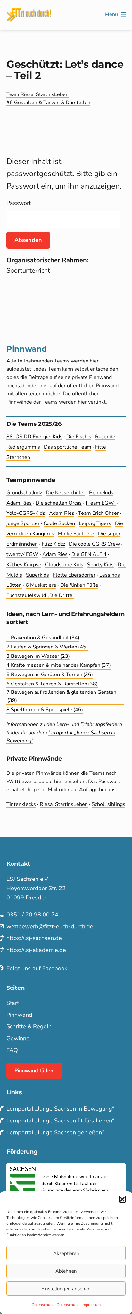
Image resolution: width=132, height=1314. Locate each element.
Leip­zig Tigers (95, 523)
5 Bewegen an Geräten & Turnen (49, 674)
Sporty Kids (100, 564)
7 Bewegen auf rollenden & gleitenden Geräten (61, 696)
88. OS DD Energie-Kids (34, 436)
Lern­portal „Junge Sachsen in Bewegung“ (60, 1109)
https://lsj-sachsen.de (34, 938)
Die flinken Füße (79, 585)
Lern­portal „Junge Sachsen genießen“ (55, 1132)
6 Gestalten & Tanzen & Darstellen (50, 102)
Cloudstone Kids (64, 564)
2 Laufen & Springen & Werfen (47, 646)
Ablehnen (66, 1271)
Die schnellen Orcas (59, 502)
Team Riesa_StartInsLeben (37, 94)
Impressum (91, 1304)
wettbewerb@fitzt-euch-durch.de (49, 926)
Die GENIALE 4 (89, 554)
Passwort (18, 203)
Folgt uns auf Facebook (36, 968)
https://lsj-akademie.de (36, 950)
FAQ (12, 1050)
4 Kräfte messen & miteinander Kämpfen (58, 665)
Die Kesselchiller (65, 492)
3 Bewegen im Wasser (38, 656)
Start (12, 1003)
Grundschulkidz (24, 492)
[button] (122, 1199)
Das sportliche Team (67, 447)
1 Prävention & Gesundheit (42, 637)
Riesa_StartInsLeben (64, 804)
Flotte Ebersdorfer (74, 574)
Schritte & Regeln (29, 1026)
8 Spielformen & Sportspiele (44, 709)
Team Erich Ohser (98, 513)
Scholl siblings (108, 804)
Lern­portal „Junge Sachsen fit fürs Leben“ (60, 1120)
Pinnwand (19, 1015)
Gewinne (17, 1038)
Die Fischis (78, 436)
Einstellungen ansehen (66, 1288)
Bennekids (101, 492)
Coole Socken (59, 523)
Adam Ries (19, 502)
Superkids (37, 574)
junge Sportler (23, 523)
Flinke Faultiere (76, 533)
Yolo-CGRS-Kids (25, 513)
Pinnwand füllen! (34, 1070)
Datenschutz (43, 1304)
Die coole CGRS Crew (94, 544)
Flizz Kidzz (53, 544)
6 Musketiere (41, 585)
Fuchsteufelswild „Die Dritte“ (40, 595)
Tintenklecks (21, 804)
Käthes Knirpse (23, 564)
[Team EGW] (101, 502)
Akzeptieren (66, 1253)
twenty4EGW (22, 554)
